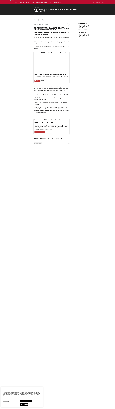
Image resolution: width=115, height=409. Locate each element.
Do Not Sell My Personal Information (9, 398)
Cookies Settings (6, 401)
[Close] (41, 388)
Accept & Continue (24, 404)
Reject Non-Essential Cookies (26, 401)
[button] (63, 2)
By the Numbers (37, 143)
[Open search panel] (93, 2)
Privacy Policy (16, 395)
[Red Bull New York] (12, 2)
